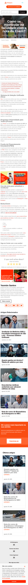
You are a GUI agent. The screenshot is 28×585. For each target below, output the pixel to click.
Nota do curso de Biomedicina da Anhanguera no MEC (14, 412)
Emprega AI (20, 198)
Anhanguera (11, 236)
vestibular (3, 191)
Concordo (14, 581)
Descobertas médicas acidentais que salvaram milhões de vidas (11, 387)
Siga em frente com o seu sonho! (11, 91)
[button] (22, 2)
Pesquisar (22, 12)
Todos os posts (6, 301)
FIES (3, 149)
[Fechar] (25, 566)
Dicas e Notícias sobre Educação (10, 35)
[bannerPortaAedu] (14, 275)
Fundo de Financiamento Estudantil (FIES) (11, 86)
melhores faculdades (6, 112)
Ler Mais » (7, 474)
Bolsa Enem (4, 90)
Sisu (2, 99)
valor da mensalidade (10, 212)
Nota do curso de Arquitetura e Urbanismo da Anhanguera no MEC (13, 525)
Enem (19, 35)
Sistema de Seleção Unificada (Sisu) (10, 83)
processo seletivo (6, 205)
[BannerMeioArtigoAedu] (14, 178)
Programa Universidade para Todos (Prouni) (11, 84)
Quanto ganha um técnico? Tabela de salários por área (12, 361)
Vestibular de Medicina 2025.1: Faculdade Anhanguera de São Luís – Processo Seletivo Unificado (14, 334)
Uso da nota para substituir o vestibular (10, 88)
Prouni (4, 123)
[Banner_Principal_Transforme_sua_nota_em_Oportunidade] (14, 46)
